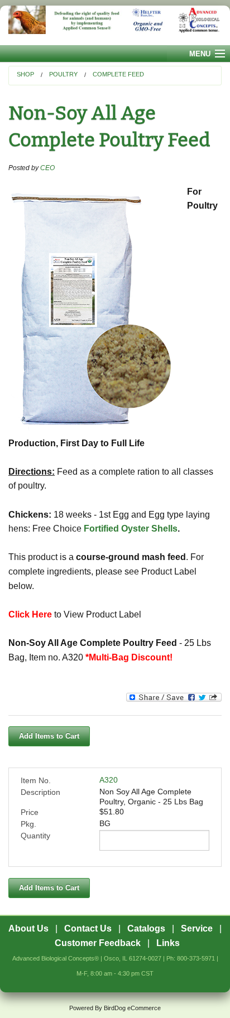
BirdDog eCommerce (132, 1008)
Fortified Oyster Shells (131, 528)
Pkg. (28, 823)
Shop (25, 74)
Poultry (63, 74)
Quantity (35, 835)
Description (40, 792)
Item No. (36, 780)
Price (30, 812)
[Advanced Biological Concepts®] (115, 25)
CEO (47, 168)
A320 (108, 779)
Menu (199, 54)
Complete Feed (118, 74)
